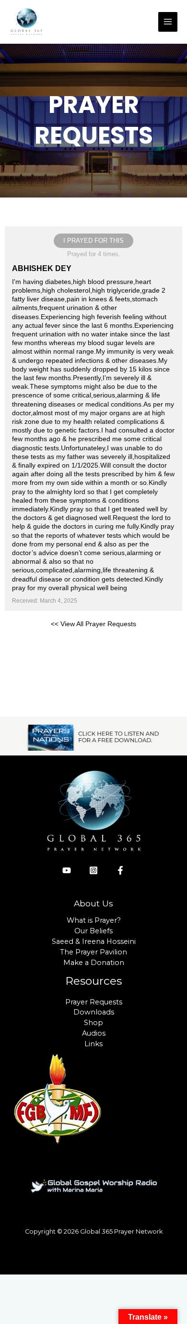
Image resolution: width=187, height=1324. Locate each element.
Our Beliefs (93, 931)
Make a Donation (93, 962)
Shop (93, 1022)
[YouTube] (67, 870)
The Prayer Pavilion (93, 952)
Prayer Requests (93, 1002)
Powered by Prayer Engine (93, 649)
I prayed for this (93, 240)
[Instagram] (93, 870)
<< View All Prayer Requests (93, 624)
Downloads (93, 1012)
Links (93, 1043)
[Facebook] (120, 870)
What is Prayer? (94, 920)
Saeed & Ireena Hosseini (94, 941)
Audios (93, 1033)
